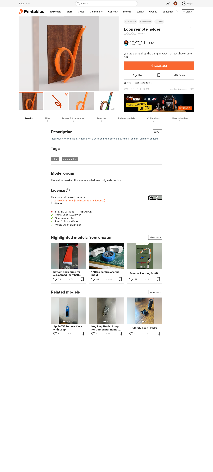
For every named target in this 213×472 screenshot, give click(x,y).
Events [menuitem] (140, 11)
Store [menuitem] (69, 11)
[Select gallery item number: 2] (69, 267)
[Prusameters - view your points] (175, 3)
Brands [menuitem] (127, 11)
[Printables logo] (31, 11)
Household (146, 21)
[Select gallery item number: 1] (66, 267)
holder (55, 159)
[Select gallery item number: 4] (72, 321)
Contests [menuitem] (113, 11)
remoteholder (70, 159)
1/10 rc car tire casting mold (105, 273)
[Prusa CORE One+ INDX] (159, 103)
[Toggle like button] (55, 279)
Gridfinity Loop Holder (143, 327)
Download (160, 65)
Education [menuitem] (168, 11)
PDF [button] (158, 131)
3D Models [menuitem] (55, 11)
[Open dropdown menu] (191, 29)
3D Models (131, 21)
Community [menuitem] (96, 11)
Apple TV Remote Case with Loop (67, 328)
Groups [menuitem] (153, 11)
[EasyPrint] (168, 3)
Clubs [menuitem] (81, 11)
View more (155, 237)
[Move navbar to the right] (177, 11)
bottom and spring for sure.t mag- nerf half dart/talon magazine (66, 273)
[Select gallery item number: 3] (147, 267)
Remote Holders (145, 83)
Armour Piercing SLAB (143, 273)
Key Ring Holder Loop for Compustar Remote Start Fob (105, 328)
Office (160, 21)
